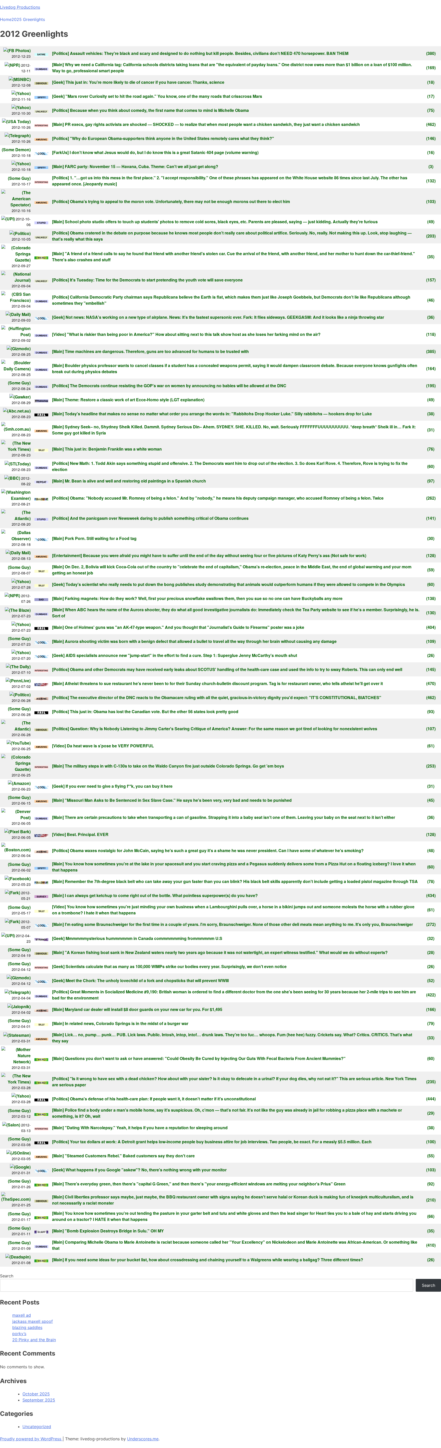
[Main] (58, 64)
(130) (431, 613)
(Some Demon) (16, 149)
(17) (430, 96)
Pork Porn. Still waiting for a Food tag (101, 538)
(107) (431, 729)
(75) (430, 110)
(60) (430, 466)
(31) (430, 430)
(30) (430, 538)
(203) (431, 236)
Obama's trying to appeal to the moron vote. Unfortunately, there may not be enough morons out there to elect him (180, 201)
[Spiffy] (41, 96)
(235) (431, 1082)
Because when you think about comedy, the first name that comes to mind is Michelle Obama (159, 110)
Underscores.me (142, 1438)
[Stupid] (41, 221)
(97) (430, 481)
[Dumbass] (41, 67)
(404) (431, 627)
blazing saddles (27, 1327)
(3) (430, 166)
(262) (431, 498)
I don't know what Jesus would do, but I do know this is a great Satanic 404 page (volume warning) (164, 152)
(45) (430, 800)
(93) (430, 711)
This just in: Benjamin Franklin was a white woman (113, 449)
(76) (430, 449)
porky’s (19, 1333)
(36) (430, 317)
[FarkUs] (60, 152)
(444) (431, 1099)
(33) (430, 1038)
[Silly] (41, 449)
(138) (431, 598)
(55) (430, 1156)
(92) (430, 1184)
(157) (431, 280)
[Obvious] (41, 82)
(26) (430, 655)
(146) (431, 138)
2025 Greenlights (28, 19)
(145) (431, 669)
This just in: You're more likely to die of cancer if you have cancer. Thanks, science (145, 82)
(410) (431, 1245)
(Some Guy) (19, 178)
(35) (430, 257)
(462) (431, 124)
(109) (431, 641)
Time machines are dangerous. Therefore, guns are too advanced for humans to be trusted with (157, 351)
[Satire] (41, 53)
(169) (431, 67)
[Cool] (41, 152)
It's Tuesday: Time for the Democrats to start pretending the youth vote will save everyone (156, 280)
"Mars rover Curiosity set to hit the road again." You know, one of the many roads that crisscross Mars (164, 96)
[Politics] (60, 53)
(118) (431, 334)
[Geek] (58, 82)
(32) (430, 938)
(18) (430, 82)
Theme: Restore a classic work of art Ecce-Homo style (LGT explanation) (134, 400)
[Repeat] (41, 480)
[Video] (59, 334)
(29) (430, 1113)
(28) (430, 952)
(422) (431, 995)
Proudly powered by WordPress (31, 1438)
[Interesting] (41, 124)
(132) (431, 181)
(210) (431, 1200)
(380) (431, 53)
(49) (430, 222)
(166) (431, 1009)
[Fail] (41, 413)
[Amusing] (41, 138)
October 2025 (36, 1393)
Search (6, 1275)
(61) (430, 746)
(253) (431, 766)
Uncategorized (36, 1426)
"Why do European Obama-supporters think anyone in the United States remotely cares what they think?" (172, 138)
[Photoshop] (41, 399)
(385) (431, 351)
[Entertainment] (67, 555)
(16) (430, 152)
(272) (431, 924)
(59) (430, 570)
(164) (431, 368)
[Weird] (41, 256)
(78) (430, 881)
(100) (431, 1142)
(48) (430, 850)
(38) (430, 414)
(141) (431, 518)
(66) (430, 1216)
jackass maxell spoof (32, 1321)
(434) (431, 895)
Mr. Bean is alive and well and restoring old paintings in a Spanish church (135, 481)
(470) (431, 683)
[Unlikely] (41, 110)
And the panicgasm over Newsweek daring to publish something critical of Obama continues (159, 518)
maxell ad (21, 1315)
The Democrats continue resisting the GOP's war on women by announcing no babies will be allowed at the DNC (178, 386)
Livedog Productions (20, 7)
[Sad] (41, 598)
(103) (431, 201)
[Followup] (41, 498)
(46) (430, 300)
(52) (430, 980)
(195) (431, 386)
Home (5, 19)
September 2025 (38, 1400)
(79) (430, 1023)
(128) (431, 555)
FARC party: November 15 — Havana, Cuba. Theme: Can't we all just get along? (141, 166)
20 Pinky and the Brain (34, 1339)
